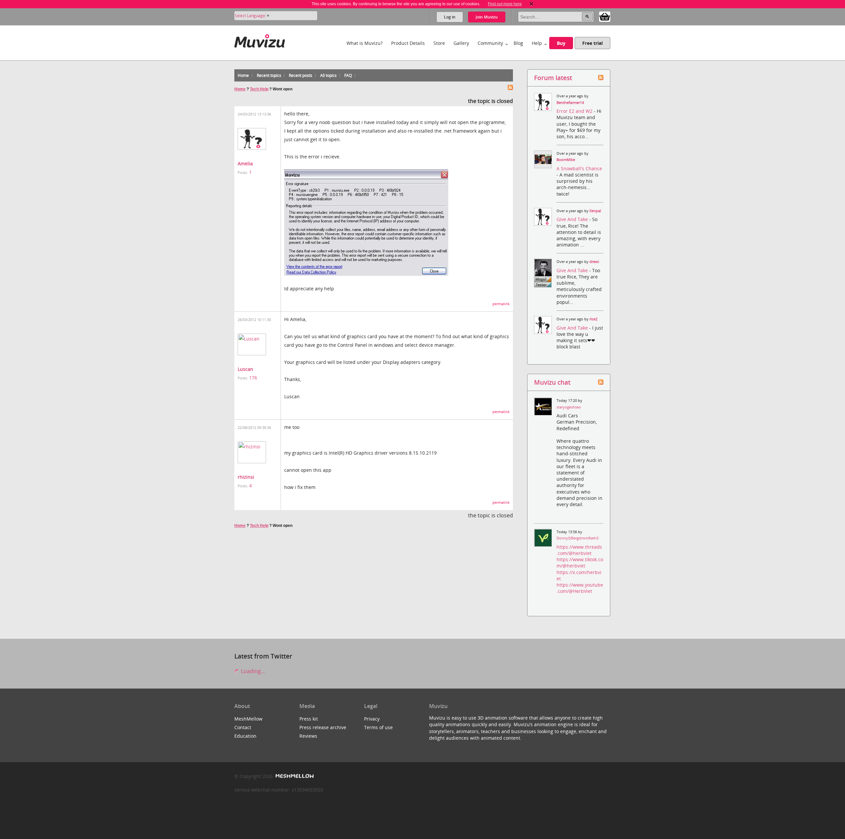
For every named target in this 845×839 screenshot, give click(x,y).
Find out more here (505, 4)
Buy (561, 43)
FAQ (348, 75)
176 (253, 377)
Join (487, 17)
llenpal (595, 211)
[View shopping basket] (604, 16)
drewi (594, 261)
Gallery (461, 43)
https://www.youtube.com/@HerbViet (580, 588)
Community (490, 43)
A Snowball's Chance (579, 168)
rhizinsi (246, 477)
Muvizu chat (552, 382)
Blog (518, 43)
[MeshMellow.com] (294, 776)
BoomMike (566, 159)
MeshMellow (248, 719)
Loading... (252, 671)
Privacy (372, 719)
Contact (242, 727)
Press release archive (322, 727)
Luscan (245, 369)
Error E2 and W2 (575, 111)
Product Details (408, 43)
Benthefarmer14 (570, 102)
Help (537, 43)
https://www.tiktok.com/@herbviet (580, 562)
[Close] (531, 4)
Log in (450, 17)
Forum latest (553, 78)
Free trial (592, 43)
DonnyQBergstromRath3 (577, 538)
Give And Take (573, 219)
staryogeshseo (569, 407)
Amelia (245, 163)
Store (439, 43)
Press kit (308, 719)
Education (245, 736)
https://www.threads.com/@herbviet (579, 550)
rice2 (593, 319)
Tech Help (259, 89)
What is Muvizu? (365, 43)
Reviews (308, 736)
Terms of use (378, 727)
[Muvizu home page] (259, 40)
